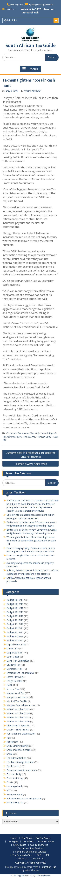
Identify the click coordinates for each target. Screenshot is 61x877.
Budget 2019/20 (15, 624)
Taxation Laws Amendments (22, 770)
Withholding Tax (15, 802)
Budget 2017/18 (15, 616)
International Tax (15, 693)
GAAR (10, 685)
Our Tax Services (39, 845)
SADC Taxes (19, 845)
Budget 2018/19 (15, 620)
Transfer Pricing (15, 778)
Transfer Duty (43, 436)
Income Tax (28, 433)
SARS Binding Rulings (18, 745)
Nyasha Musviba (32, 90)
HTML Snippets (17, 875)
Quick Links (10, 20)
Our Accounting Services (30, 848)
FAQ (39, 855)
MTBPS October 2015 (18, 717)
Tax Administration (12, 436)
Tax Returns (29, 436)
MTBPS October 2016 (18, 721)
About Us (23, 859)
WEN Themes (32, 870)
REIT (9, 737)
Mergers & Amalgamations (21, 705)
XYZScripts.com (43, 875)
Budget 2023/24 (15, 636)
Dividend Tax (13, 664)
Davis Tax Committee (18, 660)
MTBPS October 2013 (18, 709)
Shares (10, 753)
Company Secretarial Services (30, 852)
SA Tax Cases (43, 838)
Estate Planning (15, 676)
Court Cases (13, 656)
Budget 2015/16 (15, 608)
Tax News (26, 838)
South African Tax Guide (31, 45)
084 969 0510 (16, 4)
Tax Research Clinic (22, 855)
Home (14, 838)
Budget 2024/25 (15, 640)
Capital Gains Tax (16, 644)
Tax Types (12, 842)
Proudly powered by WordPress (21, 866)
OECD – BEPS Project (18, 729)
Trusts (55, 436)
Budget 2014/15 (15, 603)
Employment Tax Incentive (20, 672)
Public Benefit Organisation (21, 733)
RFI (47, 855)
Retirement (12, 741)
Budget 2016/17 (15, 612)
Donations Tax (14, 668)
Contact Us (37, 859)
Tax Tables (28, 842)
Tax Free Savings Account (20, 762)
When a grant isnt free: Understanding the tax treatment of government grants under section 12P (31, 540)
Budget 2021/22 (15, 632)
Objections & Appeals (46, 433)
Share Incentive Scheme (19, 749)
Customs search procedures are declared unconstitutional (30, 454)
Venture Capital (14, 794)
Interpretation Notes (17, 697)
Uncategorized (14, 786)
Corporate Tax (13, 433)
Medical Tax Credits (17, 701)
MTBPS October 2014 (18, 713)
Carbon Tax (13, 648)
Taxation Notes (46, 842)
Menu (34, 69)
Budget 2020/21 (15, 628)
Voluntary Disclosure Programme (24, 798)
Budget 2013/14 (15, 599)
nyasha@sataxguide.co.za (41, 4)
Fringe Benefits (14, 680)
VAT (4, 440)
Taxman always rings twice (30, 464)
